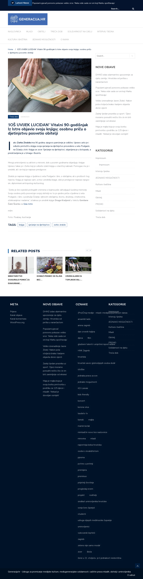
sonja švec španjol (86, 507)
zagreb (81, 539)
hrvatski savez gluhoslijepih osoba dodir (96, 363)
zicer (80, 551)
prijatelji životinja (86, 482)
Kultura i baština (103, 184)
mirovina (82, 438)
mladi (93, 438)
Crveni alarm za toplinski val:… (73, 278)
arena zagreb (84, 325)
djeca (80, 338)
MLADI (29, 31)
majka (91, 419)
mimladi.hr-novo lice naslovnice (92, 432)
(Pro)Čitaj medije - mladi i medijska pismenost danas (102, 312)
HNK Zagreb (84, 350)
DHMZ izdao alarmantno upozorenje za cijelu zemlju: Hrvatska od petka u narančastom (114, 78)
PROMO (99, 204)
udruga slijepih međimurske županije (95, 520)
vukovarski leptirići (86, 532)
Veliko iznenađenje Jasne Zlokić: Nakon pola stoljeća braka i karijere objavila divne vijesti (114, 104)
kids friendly (83, 394)
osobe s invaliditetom (88, 451)
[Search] (133, 9)
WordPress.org (17, 322)
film (89, 338)
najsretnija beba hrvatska (90, 444)
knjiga (21, 224)
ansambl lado (84, 319)
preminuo (82, 476)
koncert (81, 400)
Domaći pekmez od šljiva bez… (49, 278)
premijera (82, 470)
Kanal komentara (18, 318)
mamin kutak (84, 426)
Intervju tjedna (102, 171)
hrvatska (82, 356)
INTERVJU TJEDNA (105, 31)
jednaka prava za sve (87, 375)
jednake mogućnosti (87, 382)
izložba (81, 369)
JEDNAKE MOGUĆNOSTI (44, 39)
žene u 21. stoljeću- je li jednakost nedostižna (99, 558)
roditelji (93, 495)
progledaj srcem (85, 488)
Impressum (101, 158)
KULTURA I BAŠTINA (17, 39)
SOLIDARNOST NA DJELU (80, 31)
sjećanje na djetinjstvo (39, 224)
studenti (82, 514)
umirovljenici (83, 526)
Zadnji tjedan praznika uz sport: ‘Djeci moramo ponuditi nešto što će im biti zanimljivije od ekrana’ (113, 117)
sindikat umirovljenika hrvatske (92, 501)
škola (89, 551)
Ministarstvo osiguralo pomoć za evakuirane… (19, 280)
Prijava (13, 311)
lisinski (81, 419)
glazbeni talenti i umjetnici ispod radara (96, 344)
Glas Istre (28, 204)
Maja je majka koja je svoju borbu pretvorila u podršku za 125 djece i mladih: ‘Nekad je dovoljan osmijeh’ (112, 130)
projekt (81, 495)
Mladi (98, 191)
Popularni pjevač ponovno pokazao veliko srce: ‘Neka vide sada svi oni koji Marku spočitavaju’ (73, 3)
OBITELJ (41, 31)
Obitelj (99, 197)
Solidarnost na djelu (105, 210)
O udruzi (131, 575)
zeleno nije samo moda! (89, 545)
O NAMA (65, 39)
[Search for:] (119, 9)
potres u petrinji (85, 463)
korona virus (83, 407)
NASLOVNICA (14, 31)
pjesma (81, 457)
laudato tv (83, 413)
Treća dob (13, 117)
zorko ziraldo (60, 224)
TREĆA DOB (56, 31)
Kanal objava (16, 315)
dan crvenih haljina (86, 331)
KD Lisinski (83, 388)
